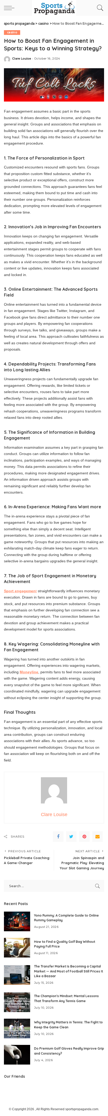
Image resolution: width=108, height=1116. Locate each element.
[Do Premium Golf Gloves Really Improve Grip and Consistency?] (17, 1055)
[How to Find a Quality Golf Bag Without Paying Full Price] (17, 948)
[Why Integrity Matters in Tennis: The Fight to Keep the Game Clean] (17, 1028)
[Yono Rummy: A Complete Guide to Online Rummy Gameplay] (17, 921)
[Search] (99, 8)
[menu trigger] (10, 8)
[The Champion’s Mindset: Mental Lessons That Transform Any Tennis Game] (17, 1002)
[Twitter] (71, 836)
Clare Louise (21, 58)
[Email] (97, 836)
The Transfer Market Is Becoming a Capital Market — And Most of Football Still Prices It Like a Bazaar (68, 971)
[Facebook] (58, 836)
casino (12, 32)
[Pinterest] (84, 836)
